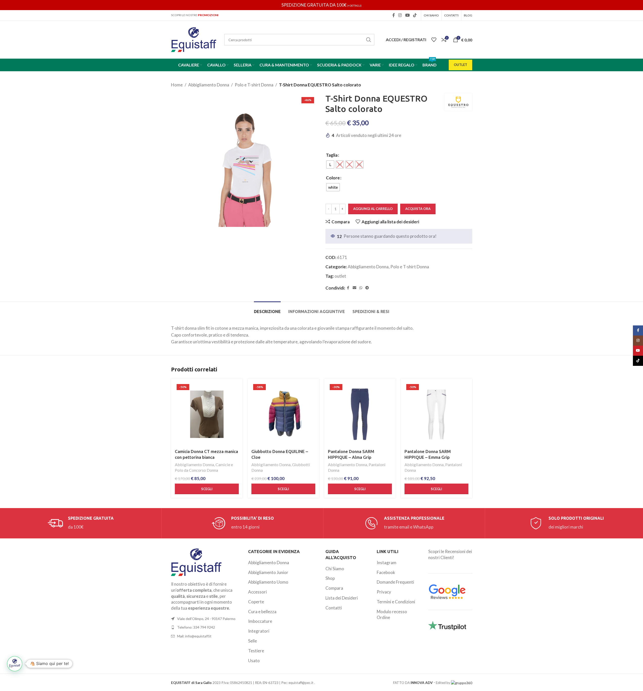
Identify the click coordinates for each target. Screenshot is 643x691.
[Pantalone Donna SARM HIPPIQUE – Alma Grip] (360, 414)
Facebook (386, 572)
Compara (334, 588)
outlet (340, 276)
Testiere (256, 650)
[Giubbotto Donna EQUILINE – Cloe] (283, 414)
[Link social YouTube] (407, 15)
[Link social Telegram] (367, 287)
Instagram (386, 562)
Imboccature (260, 621)
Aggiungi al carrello (373, 209)
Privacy (384, 591)
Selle (252, 641)
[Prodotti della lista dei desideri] (434, 40)
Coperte (256, 601)
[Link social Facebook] (394, 15)
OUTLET (460, 65)
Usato (254, 660)
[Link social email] (354, 287)
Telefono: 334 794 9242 (196, 627)
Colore (333, 177)
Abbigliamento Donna (208, 84)
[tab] (267, 309)
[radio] (330, 164)
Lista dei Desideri (341, 598)
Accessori (257, 591)
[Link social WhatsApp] (361, 287)
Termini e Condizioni (396, 601)
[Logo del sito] (194, 39)
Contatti (333, 607)
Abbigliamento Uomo (268, 582)
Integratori (258, 631)
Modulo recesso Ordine (392, 614)
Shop (330, 578)
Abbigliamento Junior (268, 572)
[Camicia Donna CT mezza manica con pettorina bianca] (207, 414)
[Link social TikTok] (414, 15)
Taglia (332, 155)
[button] (14, 663)
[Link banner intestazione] (321, 5)
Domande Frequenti (395, 582)
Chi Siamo (334, 568)
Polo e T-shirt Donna (254, 84)
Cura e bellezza (262, 611)
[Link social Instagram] (400, 15)
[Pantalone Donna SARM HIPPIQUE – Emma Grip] (436, 414)
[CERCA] (368, 39)
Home (177, 84)
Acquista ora (418, 209)
